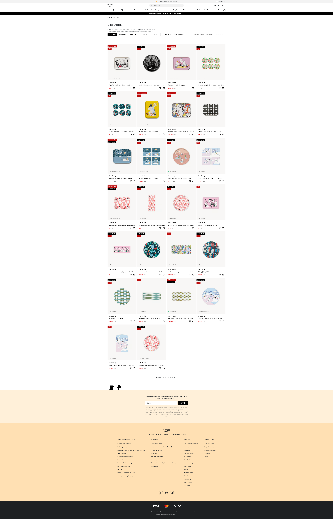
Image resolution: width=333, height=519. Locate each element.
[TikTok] (172, 493)
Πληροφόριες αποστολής (125, 456)
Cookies (120, 469)
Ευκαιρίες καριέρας (210, 450)
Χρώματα (145, 34)
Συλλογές (166, 34)
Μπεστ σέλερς (188, 463)
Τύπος (206, 456)
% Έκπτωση (187, 456)
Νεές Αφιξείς (201, 10)
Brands (209, 10)
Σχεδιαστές (178, 34)
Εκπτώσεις (187, 485)
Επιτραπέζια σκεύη (113, 10)
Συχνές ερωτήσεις (123, 453)
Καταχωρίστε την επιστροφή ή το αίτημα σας (131, 450)
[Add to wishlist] (130, 88)
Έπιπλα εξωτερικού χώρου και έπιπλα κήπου (164, 463)
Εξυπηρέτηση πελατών (124, 443)
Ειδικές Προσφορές (219, 10)
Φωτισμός (164, 10)
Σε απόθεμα (122, 34)
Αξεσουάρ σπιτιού (126, 10)
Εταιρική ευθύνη (209, 447)
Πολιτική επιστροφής (124, 447)
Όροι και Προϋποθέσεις (125, 463)
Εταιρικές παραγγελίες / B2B (126, 472)
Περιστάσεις (187, 466)
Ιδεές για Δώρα (188, 472)
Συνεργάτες (207, 453)
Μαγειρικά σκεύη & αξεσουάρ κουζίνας (146, 10)
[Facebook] (161, 493)
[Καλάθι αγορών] (223, 5)
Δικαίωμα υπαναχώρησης (125, 476)
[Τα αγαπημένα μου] (219, 5)
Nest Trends (187, 476)
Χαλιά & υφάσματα (175, 10)
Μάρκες (110, 17)
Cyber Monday (188, 482)
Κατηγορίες (133, 34)
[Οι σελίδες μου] (215, 5)
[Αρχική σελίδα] (111, 5)
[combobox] (220, 1)
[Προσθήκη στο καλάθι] (134, 88)
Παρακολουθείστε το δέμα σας (127, 460)
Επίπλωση (186, 10)
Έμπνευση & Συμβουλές (191, 443)
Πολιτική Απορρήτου (124, 466)
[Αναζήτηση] (151, 5)
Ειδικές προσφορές (189, 453)
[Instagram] (166, 493)
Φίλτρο (113, 35)
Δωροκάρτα (154, 466)
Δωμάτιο (186, 469)
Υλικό (155, 34)
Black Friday (187, 479)
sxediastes (187, 450)
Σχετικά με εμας (209, 443)
